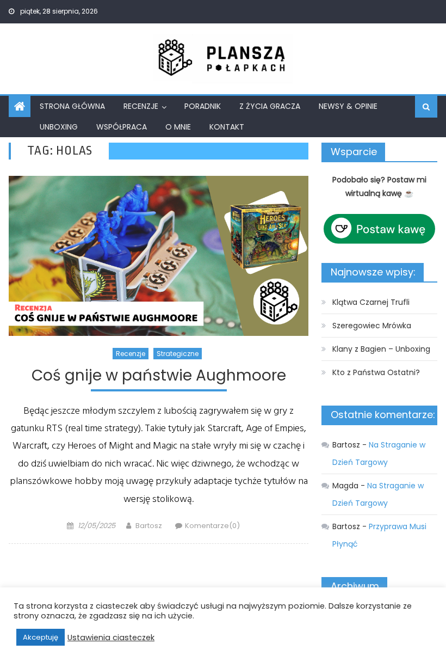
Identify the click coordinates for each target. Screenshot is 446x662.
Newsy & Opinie (348, 106)
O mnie (178, 126)
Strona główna (72, 106)
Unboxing (59, 126)
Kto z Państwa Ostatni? (376, 372)
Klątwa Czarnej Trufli (371, 302)
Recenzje (140, 106)
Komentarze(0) (212, 525)
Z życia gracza (269, 106)
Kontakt (226, 126)
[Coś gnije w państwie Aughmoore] (158, 256)
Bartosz (148, 525)
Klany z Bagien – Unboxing (381, 349)
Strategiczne (178, 353)
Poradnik (202, 106)
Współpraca (121, 126)
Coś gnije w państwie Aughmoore (159, 376)
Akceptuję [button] (40, 637)
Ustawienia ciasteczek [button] (110, 637)
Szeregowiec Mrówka (371, 325)
